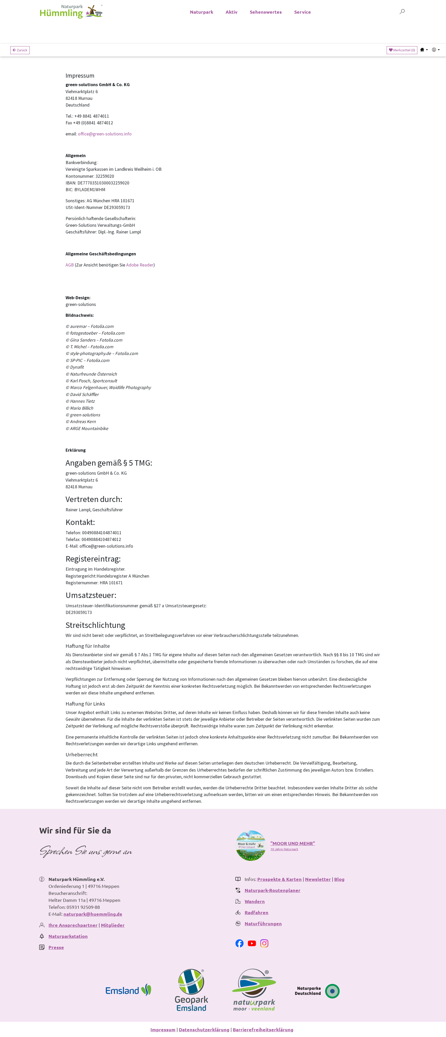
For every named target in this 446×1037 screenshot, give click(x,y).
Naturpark (201, 12)
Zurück (21, 50)
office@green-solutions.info (105, 134)
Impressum (163, 1029)
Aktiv (231, 12)
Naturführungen (263, 923)
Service (302, 12)
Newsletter (318, 879)
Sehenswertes (266, 12)
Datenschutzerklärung (204, 1029)
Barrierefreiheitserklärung (263, 1029)
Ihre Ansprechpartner (73, 925)
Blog (339, 879)
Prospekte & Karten (279, 879)
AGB (70, 265)
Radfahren (256, 912)
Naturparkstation (68, 936)
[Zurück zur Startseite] (71, 11)
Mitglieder (113, 925)
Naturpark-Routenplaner (272, 890)
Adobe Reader (139, 265)
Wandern (255, 901)
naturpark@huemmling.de (92, 914)
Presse (56, 947)
